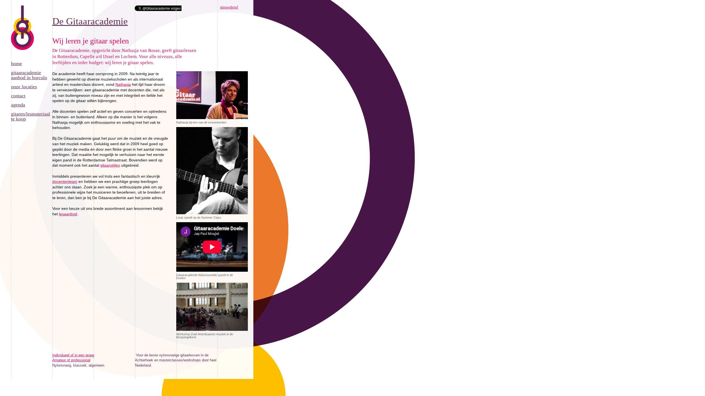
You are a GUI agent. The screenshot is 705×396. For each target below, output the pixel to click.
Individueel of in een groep (73, 355)
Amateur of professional (71, 360)
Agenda (18, 105)
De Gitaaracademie (22, 33)
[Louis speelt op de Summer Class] (212, 214)
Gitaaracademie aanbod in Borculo (29, 75)
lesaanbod (68, 214)
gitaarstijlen (110, 165)
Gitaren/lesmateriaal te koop (30, 116)
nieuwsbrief (229, 7)
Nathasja (123, 84)
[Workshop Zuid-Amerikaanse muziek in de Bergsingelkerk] (212, 331)
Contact (18, 95)
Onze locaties (24, 86)
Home (16, 63)
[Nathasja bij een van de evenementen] (212, 119)
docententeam (64, 181)
